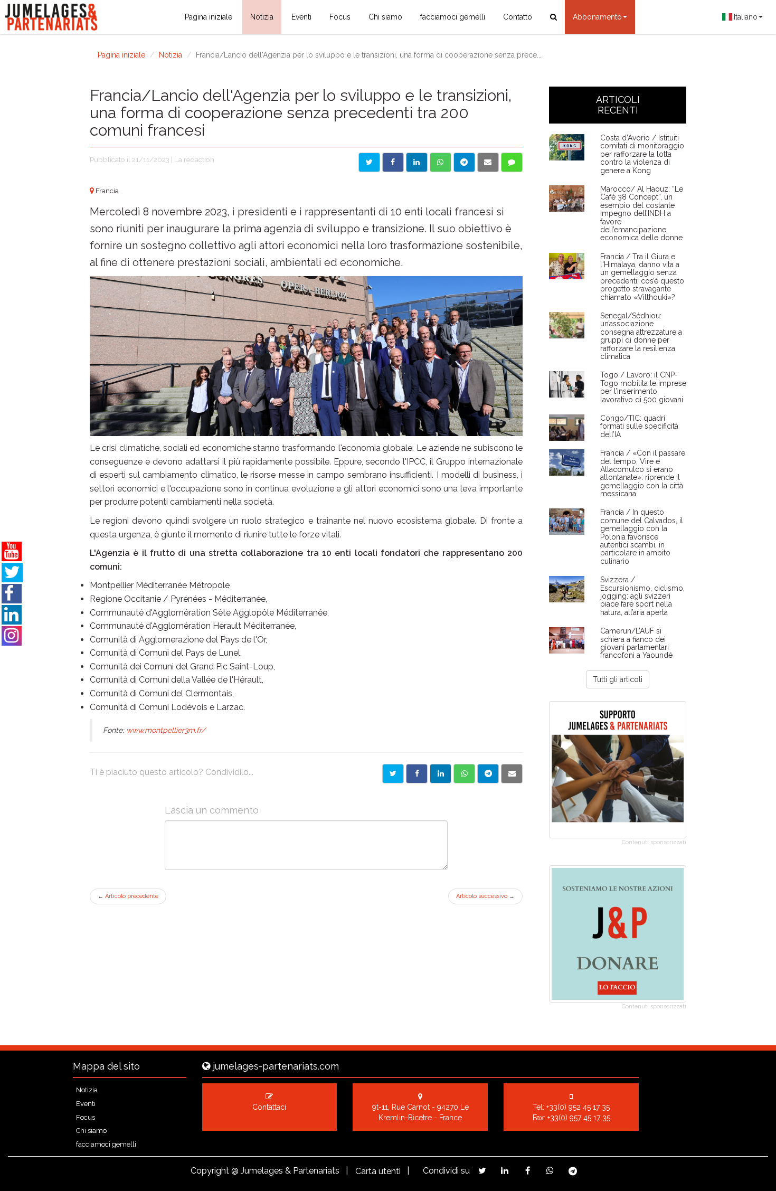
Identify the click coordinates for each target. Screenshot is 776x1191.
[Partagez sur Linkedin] (505, 1171)
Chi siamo (385, 17)
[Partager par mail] (512, 773)
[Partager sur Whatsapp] (464, 773)
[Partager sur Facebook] (417, 773)
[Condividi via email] (488, 162)
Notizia (261, 17)
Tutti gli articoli (617, 679)
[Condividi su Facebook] (393, 162)
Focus (340, 17)
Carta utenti (378, 1171)
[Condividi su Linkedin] (417, 162)
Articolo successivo (485, 896)
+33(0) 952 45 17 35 (578, 1107)
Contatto (517, 17)
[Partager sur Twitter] (393, 773)
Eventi (301, 17)
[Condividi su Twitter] (369, 162)
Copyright (210, 1171)
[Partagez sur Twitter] (482, 1171)
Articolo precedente (128, 896)
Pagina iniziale (208, 17)
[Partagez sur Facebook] (527, 1171)
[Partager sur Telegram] (488, 773)
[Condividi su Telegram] (464, 162)
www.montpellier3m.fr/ (165, 730)
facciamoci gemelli (452, 17)
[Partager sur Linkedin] (440, 773)
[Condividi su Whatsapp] (440, 162)
